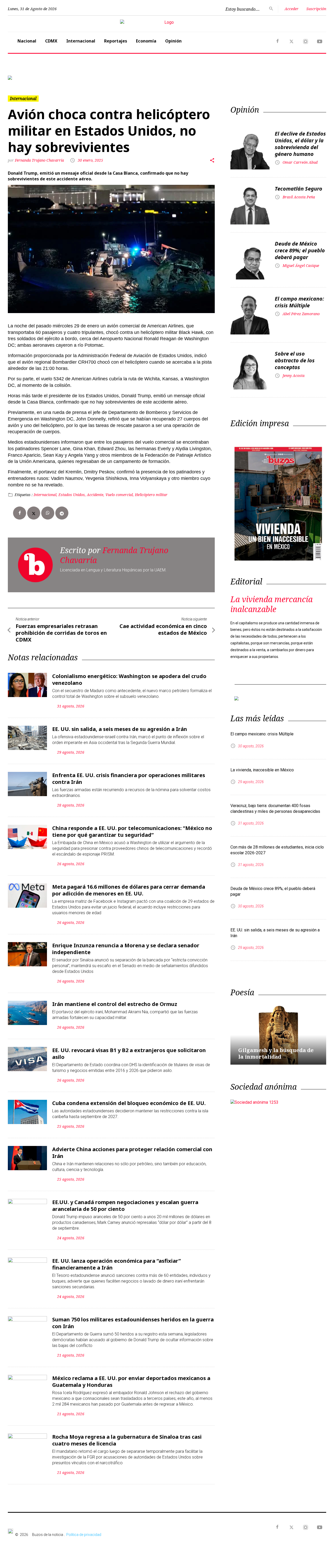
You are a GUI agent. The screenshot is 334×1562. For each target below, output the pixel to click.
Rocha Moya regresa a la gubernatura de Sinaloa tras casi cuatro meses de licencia (127, 1440)
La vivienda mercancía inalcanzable (271, 604)
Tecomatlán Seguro (298, 188)
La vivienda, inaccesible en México (262, 769)
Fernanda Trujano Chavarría (39, 160)
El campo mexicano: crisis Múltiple (299, 302)
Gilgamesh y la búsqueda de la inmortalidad (276, 1053)
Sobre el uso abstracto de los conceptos (295, 360)
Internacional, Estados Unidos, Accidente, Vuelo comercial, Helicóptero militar (101, 494)
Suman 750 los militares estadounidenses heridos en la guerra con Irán (133, 1323)
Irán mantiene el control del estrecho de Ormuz (114, 1004)
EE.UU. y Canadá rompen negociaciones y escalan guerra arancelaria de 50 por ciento (125, 1205)
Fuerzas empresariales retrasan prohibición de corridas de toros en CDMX (61, 633)
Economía (146, 41)
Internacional (80, 41)
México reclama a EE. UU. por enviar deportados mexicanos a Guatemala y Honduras (131, 1381)
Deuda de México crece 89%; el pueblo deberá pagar (300, 250)
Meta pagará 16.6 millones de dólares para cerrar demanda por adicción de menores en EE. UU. (128, 890)
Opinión (173, 41)
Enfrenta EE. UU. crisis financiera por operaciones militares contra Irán (128, 778)
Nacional (26, 41)
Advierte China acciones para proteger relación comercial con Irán (132, 1153)
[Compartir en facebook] (19, 513)
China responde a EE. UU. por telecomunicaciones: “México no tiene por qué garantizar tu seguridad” (132, 831)
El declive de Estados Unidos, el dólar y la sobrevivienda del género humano (300, 143)
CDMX (51, 41)
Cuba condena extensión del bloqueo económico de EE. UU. (129, 1103)
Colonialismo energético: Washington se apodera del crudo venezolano (129, 679)
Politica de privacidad (83, 1535)
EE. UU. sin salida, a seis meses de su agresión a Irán (119, 729)
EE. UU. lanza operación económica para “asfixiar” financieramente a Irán (116, 1264)
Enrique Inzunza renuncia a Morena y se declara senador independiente (125, 949)
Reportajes (115, 41)
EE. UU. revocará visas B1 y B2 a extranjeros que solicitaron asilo (129, 1053)
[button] (32, 78)
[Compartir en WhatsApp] (47, 513)
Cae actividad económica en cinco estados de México (163, 629)
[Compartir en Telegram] (61, 513)
